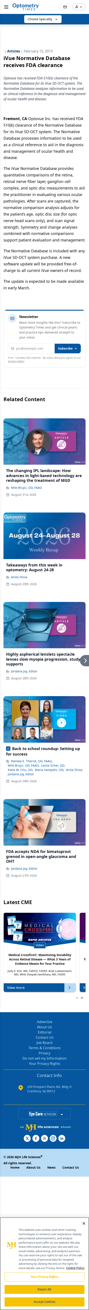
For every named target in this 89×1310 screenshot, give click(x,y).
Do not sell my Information (44, 1058)
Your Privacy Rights (44, 1063)
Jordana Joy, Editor (24, 671)
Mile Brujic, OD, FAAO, (24, 765)
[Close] (84, 1223)
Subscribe (65, 348)
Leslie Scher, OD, (53, 765)
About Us (44, 1027)
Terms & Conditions (45, 1047)
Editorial (44, 1032)
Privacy (44, 1053)
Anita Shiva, (74, 770)
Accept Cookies (44, 1302)
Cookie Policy (75, 1268)
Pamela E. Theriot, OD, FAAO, (31, 761)
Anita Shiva (19, 577)
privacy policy (16, 361)
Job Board (44, 1042)
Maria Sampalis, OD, (49, 770)
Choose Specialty (40, 19)
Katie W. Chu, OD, (20, 770)
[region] (44, 1263)
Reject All (44, 1289)
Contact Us (45, 1037)
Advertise (44, 1021)
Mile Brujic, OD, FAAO (26, 488)
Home (14, 1167)
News (51, 1167)
